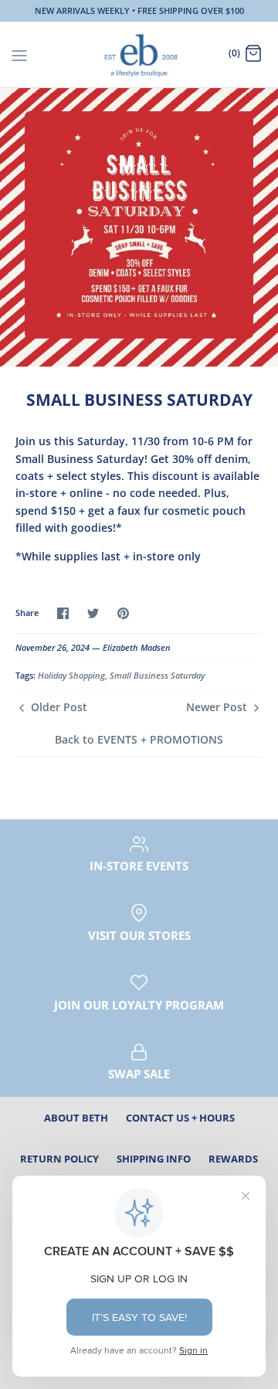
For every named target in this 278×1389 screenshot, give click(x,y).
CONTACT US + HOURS (180, 1118)
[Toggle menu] (19, 54)
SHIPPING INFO (154, 1159)
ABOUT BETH (76, 1118)
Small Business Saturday (157, 675)
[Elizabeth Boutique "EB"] (139, 54)
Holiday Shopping (71, 675)
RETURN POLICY (59, 1159)
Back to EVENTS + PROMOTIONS (139, 739)
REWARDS (233, 1159)
